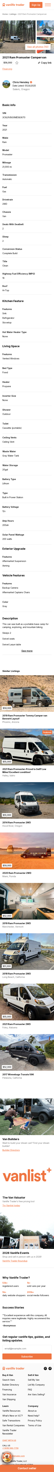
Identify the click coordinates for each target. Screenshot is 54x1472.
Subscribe (27, 1356)
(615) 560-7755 (11, 1448)
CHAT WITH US (9, 1440)
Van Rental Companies (13, 1425)
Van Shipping (8, 1399)
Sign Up (36, 5)
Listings (12, 14)
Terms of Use (34, 1425)
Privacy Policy (35, 1420)
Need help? (33, 1415)
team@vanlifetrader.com (13, 1456)
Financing (7, 68)
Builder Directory (10, 1384)
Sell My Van (33, 1380)
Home (5, 14)
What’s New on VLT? (12, 1415)
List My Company (36, 1384)
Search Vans (8, 1380)
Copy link (46, 62)
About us (32, 1410)
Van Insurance (9, 1394)
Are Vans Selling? (36, 1394)
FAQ (30, 1389)
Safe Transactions (11, 1420)
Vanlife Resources (11, 1410)
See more (27, 650)
